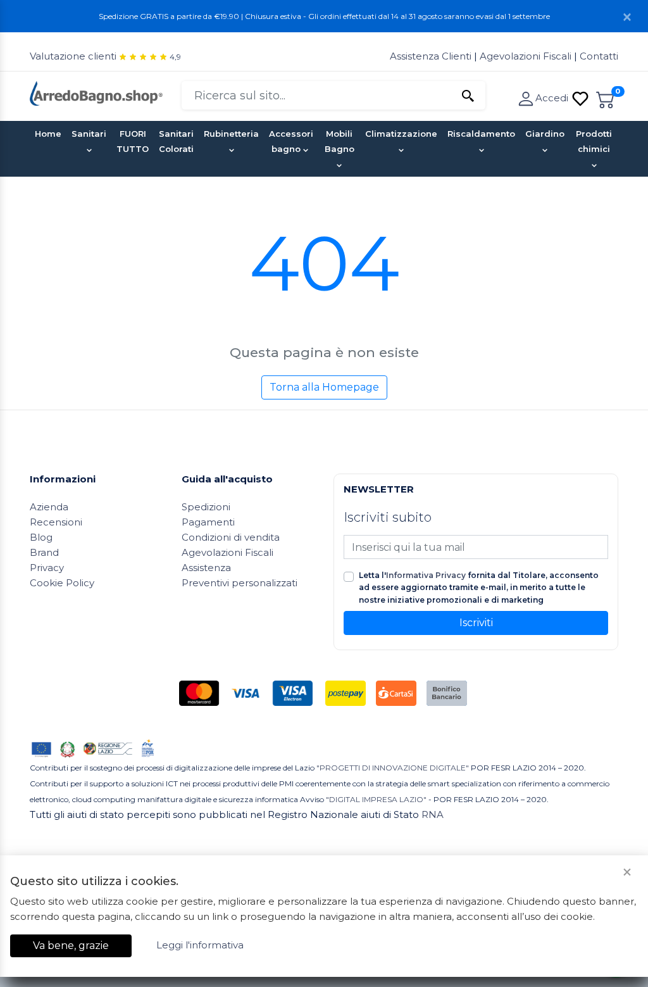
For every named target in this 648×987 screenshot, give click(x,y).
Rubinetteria (231, 134)
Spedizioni (206, 507)
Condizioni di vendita (231, 537)
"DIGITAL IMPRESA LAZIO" (376, 799)
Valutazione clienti (73, 56)
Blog (41, 537)
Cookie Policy (62, 583)
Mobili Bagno (339, 141)
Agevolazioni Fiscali (525, 56)
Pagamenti (208, 522)
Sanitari (89, 134)
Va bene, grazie (71, 946)
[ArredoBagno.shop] (96, 92)
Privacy (47, 568)
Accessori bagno (291, 141)
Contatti (599, 56)
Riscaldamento (481, 134)
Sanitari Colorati (176, 141)
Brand (44, 552)
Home (48, 134)
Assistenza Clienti (432, 56)
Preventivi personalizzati (239, 583)
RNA (432, 814)
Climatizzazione (401, 134)
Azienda (49, 507)
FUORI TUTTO (132, 141)
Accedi (553, 98)
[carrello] (605, 98)
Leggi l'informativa (200, 945)
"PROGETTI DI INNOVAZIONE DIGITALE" (392, 767)
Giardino (544, 134)
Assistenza (206, 568)
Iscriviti (476, 623)
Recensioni (56, 522)
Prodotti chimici (594, 141)
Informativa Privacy (426, 575)
